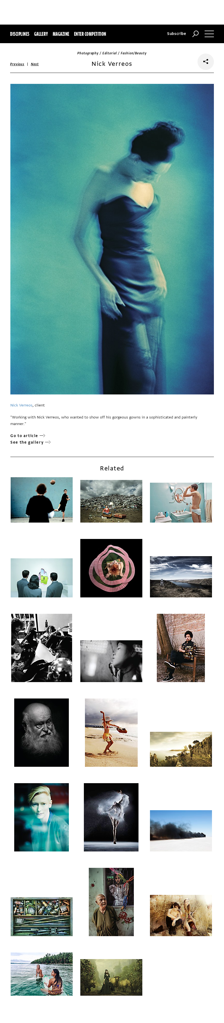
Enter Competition (90, 34)
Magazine (61, 34)
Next (35, 64)
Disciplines (19, 34)
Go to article (24, 435)
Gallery (41, 34)
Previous (17, 64)
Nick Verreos (21, 405)
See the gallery (27, 442)
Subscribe (176, 33)
